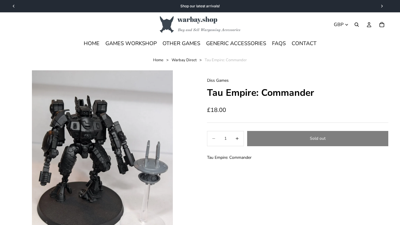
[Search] (356, 24)
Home (158, 60)
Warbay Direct (184, 60)
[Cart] (381, 24)
